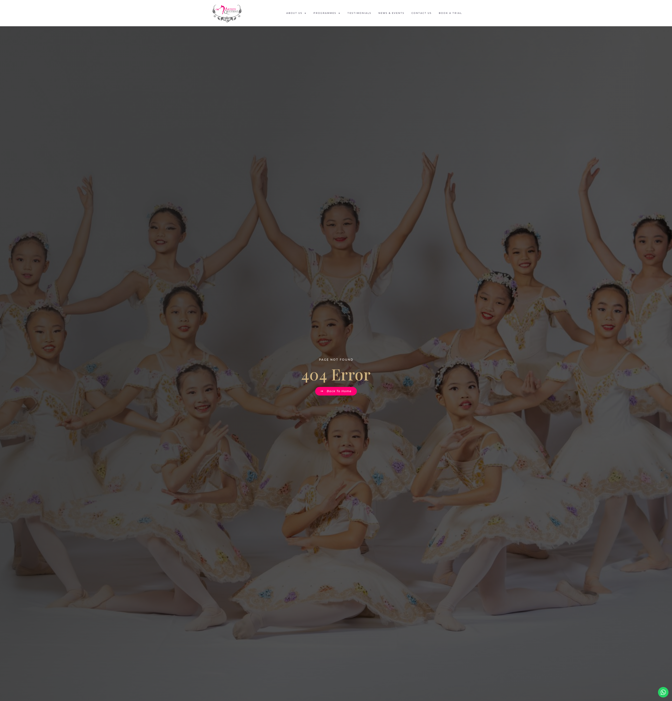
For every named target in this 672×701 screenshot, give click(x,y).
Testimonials (359, 13)
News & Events (391, 13)
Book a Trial (450, 13)
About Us (294, 13)
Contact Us (421, 13)
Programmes (324, 13)
